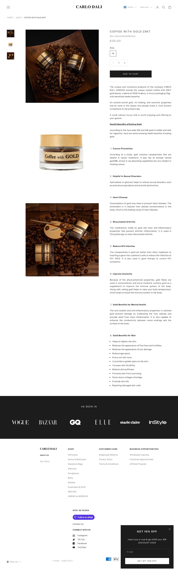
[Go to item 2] (10, 45)
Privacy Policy (106, 459)
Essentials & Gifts (77, 487)
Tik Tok (81, 539)
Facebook (82, 543)
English (144, 7)
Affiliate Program (138, 464)
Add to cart (131, 74)
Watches (72, 468)
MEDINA (72, 491)
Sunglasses (73, 473)
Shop (18, 17)
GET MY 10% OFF (147, 561)
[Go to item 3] (10, 56)
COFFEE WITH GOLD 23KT (35, 17)
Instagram (83, 535)
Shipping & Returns (108, 455)
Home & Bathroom (77, 459)
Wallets (71, 482)
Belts (70, 478)
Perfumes (73, 455)
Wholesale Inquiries (139, 455)
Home (9, 17)
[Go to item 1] (10, 33)
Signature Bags (75, 464)
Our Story (45, 461)
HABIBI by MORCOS (78, 496)
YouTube (82, 547)
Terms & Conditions (109, 464)
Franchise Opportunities (141, 459)
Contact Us (78, 524)
